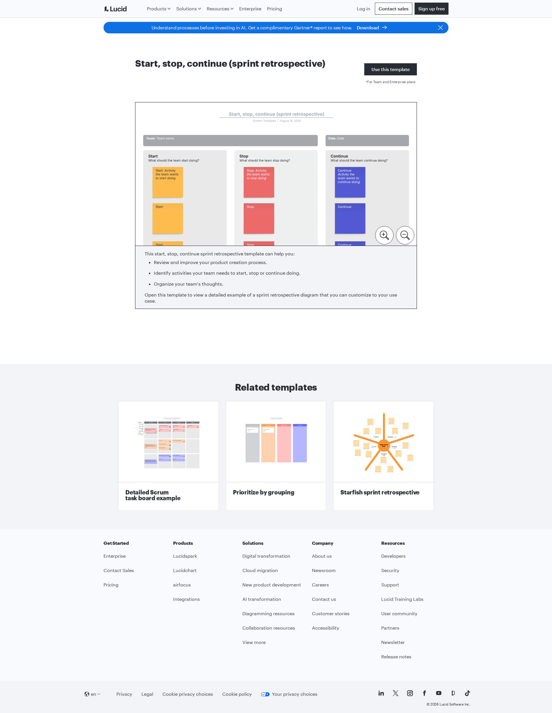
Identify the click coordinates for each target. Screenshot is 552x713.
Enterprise (250, 8)
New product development (271, 584)
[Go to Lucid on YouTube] (439, 693)
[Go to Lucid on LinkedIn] (381, 693)
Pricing (274, 8)
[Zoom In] (384, 234)
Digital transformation (266, 556)
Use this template (390, 69)
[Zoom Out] (405, 234)
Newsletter (393, 642)
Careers (320, 584)
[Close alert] (440, 27)
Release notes (396, 656)
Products (156, 8)
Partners (390, 627)
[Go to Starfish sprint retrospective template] (384, 456)
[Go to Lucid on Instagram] (410, 693)
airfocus (182, 584)
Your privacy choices (294, 694)
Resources (218, 8)
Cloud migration (260, 570)
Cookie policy (237, 694)
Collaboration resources (268, 627)
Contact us (324, 599)
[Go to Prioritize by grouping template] (276, 456)
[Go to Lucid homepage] (124, 8)
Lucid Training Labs (402, 599)
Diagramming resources (268, 613)
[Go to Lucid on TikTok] (467, 693)
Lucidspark (185, 556)
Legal (147, 694)
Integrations (186, 599)
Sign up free (431, 8)
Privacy (124, 694)
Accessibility (325, 627)
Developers (393, 556)
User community (399, 613)
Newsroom (324, 570)
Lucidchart (185, 570)
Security (390, 570)
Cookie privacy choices (187, 694)
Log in (363, 8)
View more (254, 642)
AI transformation (261, 599)
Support (390, 584)
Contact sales (394, 8)
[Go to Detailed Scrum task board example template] (168, 456)
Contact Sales (118, 570)
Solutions (186, 8)
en (93, 694)
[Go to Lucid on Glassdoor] (453, 693)
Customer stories (331, 613)
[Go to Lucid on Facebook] (424, 693)
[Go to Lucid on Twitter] (395, 693)
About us (322, 556)
